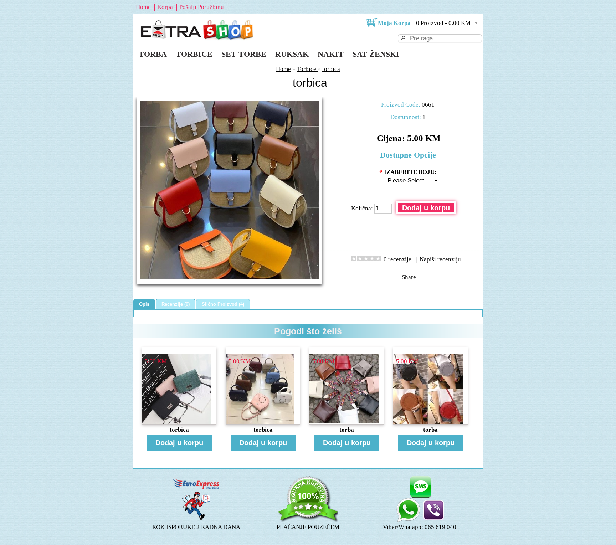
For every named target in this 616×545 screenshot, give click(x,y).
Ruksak (292, 54)
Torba (153, 54)
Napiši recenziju (440, 259)
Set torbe (243, 54)
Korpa (165, 7)
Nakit (331, 54)
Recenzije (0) (175, 304)
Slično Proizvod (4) (223, 304)
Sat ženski (376, 54)
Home (143, 7)
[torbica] (229, 277)
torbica (331, 69)
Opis (144, 304)
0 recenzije (398, 259)
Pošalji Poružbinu (201, 7)
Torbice (194, 54)
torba (346, 429)
